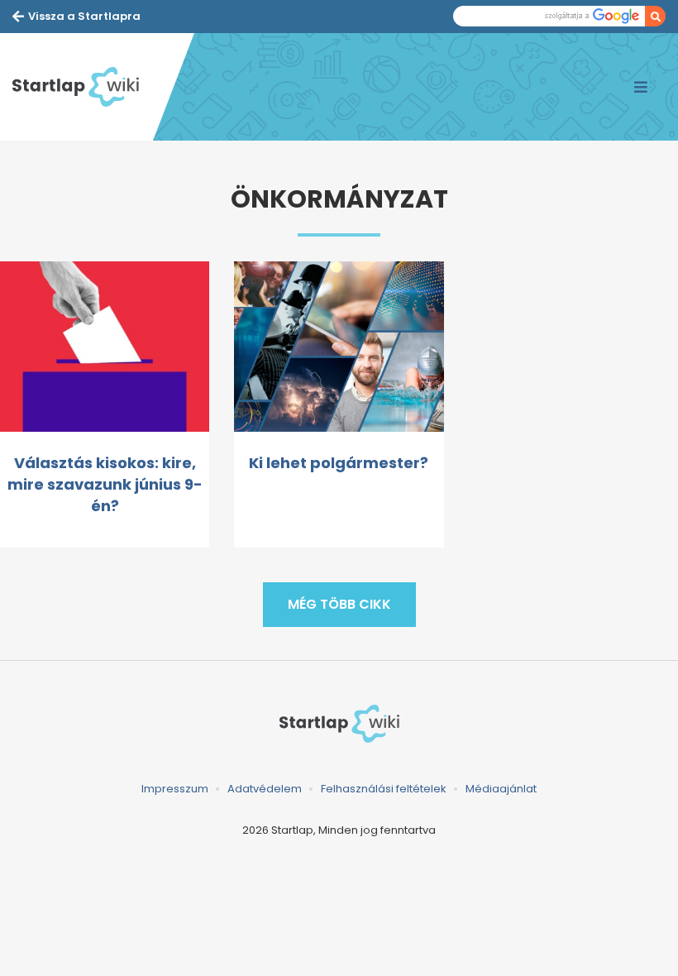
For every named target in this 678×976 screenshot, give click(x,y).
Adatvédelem (264, 789)
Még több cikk (339, 604)
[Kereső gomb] (655, 16)
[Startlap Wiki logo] (339, 723)
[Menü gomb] (640, 86)
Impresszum (174, 789)
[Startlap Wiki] (82, 87)
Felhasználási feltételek (383, 789)
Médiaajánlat (501, 789)
